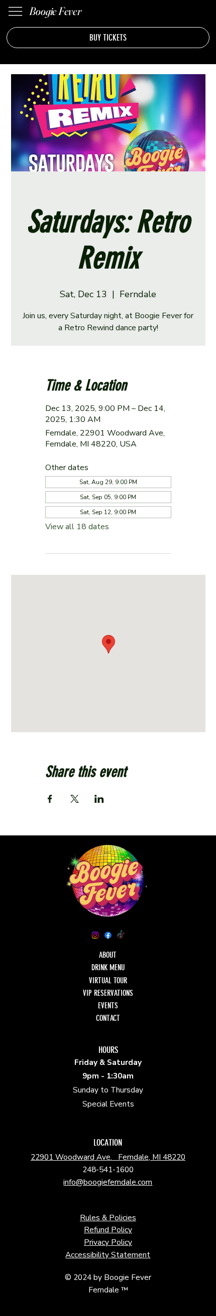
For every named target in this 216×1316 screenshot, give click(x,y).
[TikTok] (120, 935)
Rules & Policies (108, 1217)
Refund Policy (108, 1229)
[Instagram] (94, 935)
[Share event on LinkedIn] (99, 799)
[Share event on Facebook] (50, 799)
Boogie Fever (55, 11)
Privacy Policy (108, 1242)
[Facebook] (108, 935)
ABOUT (108, 955)
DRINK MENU (108, 967)
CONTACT (108, 1018)
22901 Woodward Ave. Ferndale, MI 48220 (108, 1157)
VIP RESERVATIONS (108, 993)
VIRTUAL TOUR (108, 980)
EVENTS (108, 1005)
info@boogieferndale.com (107, 1182)
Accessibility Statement (107, 1254)
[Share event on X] (74, 799)
